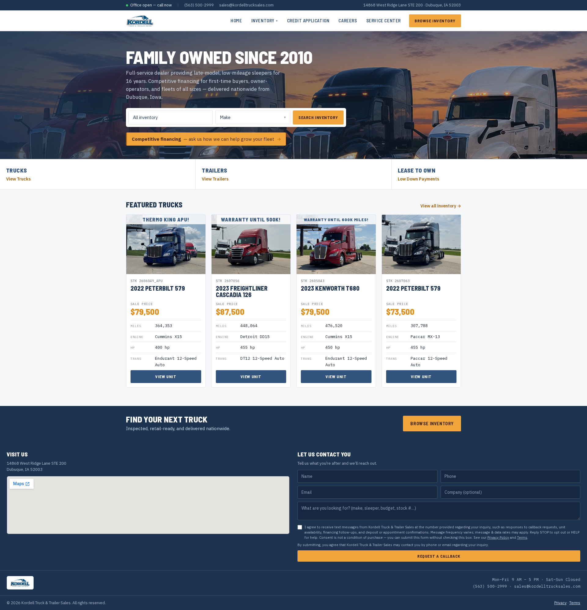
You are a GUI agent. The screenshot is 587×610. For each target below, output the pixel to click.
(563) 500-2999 (199, 5)
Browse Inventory (435, 20)
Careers (347, 20)
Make (225, 117)
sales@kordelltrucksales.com (246, 5)
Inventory (264, 20)
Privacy (560, 602)
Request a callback (438, 556)
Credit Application (308, 20)
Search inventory (318, 117)
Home (236, 20)
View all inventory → (440, 206)
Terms (522, 537)
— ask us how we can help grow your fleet (206, 139)
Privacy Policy (498, 537)
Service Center (383, 20)
